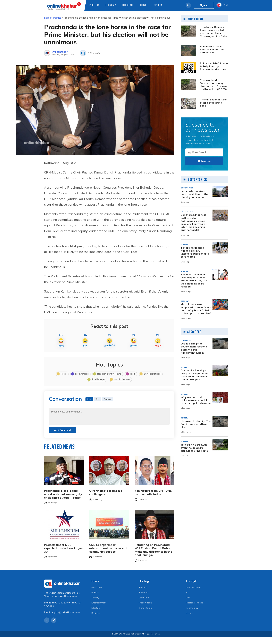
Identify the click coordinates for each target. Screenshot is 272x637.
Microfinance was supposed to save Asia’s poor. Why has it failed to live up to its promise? (196, 309)
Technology (192, 607)
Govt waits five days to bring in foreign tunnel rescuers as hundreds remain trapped (195, 375)
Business (95, 613)
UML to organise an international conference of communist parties (108, 548)
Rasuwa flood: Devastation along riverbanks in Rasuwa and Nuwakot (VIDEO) (213, 85)
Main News (97, 587)
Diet (188, 597)
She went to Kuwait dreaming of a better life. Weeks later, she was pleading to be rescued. (194, 280)
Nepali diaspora (122, 379)
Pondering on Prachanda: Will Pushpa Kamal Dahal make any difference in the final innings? (153, 550)
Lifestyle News (193, 587)
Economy (110, 5)
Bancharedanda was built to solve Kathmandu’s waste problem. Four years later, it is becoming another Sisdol (193, 222)
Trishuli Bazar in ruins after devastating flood (213, 102)
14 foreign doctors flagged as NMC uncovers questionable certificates (195, 252)
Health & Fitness (194, 602)
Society (95, 597)
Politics (94, 5)
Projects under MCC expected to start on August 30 (64, 548)
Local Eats (144, 597)
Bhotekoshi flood (152, 374)
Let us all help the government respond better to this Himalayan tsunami (194, 348)
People (189, 613)
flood (132, 374)
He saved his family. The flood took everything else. (196, 423)
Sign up (204, 5)
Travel (144, 5)
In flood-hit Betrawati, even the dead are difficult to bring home (194, 447)
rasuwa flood (81, 374)
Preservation (145, 602)
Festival (143, 587)
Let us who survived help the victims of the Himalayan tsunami (194, 194)
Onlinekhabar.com (67, 596)
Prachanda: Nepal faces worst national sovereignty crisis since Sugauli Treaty (63, 494)
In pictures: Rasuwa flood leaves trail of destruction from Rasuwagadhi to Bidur (213, 32)
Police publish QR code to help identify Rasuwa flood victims (214, 66)
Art (187, 592)
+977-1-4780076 (61, 602)
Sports (158, 5)
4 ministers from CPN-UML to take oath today (153, 492)
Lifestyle (128, 5)
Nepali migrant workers (109, 374)
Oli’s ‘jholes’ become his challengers (105, 492)
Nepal (63, 374)
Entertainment (98, 602)
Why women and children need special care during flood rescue (196, 400)
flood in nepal (98, 379)
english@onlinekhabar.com (66, 612)
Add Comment (62, 430)
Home (47, 17)
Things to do (145, 607)
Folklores (143, 592)
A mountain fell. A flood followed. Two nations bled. (212, 49)
